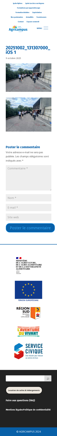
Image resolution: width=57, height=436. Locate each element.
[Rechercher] (47, 378)
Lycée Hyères (17, 3)
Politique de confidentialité (37, 409)
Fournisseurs (41, 17)
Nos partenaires (17, 17)
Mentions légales (14, 409)
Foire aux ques (14, 400)
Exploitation (37, 12)
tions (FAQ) (28, 400)
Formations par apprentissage (28, 8)
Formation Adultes (22, 12)
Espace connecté (33, 22)
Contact (21, 22)
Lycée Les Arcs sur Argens (34, 3)
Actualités (29, 17)
